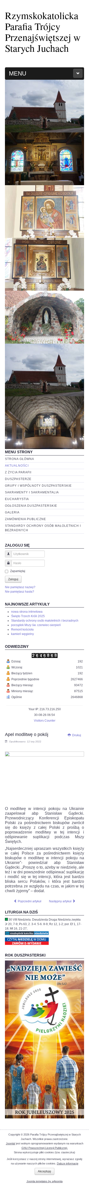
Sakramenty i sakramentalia (32, 492)
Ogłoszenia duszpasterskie (31, 505)
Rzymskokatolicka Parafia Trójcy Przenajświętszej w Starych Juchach (43, 31)
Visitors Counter (44, 720)
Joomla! (10, 1143)
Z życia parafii (18, 472)
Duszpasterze (18, 479)
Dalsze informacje (67, 1163)
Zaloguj (13, 579)
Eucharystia (17, 499)
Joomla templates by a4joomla (44, 1181)
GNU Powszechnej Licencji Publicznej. (45, 1147)
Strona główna (19, 459)
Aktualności (17, 465)
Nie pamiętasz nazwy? (20, 587)
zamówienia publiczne (25, 519)
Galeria (12, 512)
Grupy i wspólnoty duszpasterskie (38, 485)
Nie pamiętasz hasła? (19, 591)
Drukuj (76, 735)
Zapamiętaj (17, 571)
